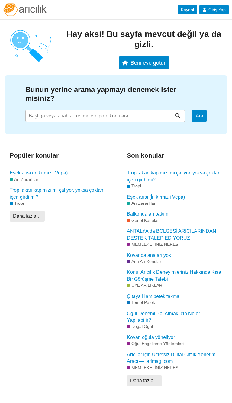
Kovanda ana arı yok (149, 255)
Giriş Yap (217, 9)
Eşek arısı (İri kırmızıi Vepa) (39, 172)
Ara (199, 115)
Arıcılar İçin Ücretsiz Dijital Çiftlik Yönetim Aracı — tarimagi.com (171, 358)
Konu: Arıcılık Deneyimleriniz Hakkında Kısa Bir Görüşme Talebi (174, 275)
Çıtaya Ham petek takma (153, 296)
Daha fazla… (27, 216)
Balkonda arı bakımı (148, 213)
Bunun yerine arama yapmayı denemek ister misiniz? (100, 93)
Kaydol (187, 9)
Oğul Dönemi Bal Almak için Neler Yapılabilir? (163, 317)
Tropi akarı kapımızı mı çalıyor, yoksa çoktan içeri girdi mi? (56, 193)
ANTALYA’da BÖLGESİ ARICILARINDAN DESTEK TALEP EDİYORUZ (171, 234)
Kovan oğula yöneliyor (151, 337)
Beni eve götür (148, 62)
